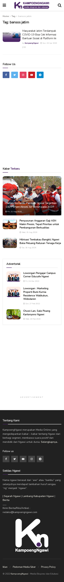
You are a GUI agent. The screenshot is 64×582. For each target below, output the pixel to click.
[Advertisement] (32, 127)
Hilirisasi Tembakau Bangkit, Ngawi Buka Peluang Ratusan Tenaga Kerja (40, 241)
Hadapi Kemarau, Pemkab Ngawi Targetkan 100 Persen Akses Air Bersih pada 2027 (31, 205)
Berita (6, 500)
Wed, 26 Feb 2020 (33, 319)
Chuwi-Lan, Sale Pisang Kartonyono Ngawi (36, 312)
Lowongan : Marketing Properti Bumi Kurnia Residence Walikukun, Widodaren (35, 294)
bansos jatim (24, 16)
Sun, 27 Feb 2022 (32, 303)
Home (6, 16)
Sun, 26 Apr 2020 (49, 43)
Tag (13, 16)
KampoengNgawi (32, 43)
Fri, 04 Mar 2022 (32, 281)
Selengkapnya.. (49, 442)
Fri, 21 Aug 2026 (14, 211)
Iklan (5, 567)
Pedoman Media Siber (24, 567)
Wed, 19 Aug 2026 (29, 232)
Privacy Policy (48, 567)
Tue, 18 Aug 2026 (28, 247)
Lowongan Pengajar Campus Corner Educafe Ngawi (39, 274)
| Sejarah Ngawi (12, 496)
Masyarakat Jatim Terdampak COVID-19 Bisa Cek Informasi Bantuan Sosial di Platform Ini (39, 34)
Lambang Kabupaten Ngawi (38, 496)
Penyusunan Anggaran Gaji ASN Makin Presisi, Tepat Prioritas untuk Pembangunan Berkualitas (39, 224)
